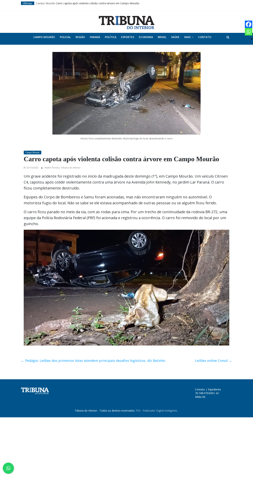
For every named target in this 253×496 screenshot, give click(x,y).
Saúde (175, 37)
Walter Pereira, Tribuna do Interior (62, 167)
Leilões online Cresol (213, 360)
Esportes (127, 37)
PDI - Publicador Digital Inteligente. (157, 410)
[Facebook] (248, 24)
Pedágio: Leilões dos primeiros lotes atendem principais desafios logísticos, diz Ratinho (93, 360)
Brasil (162, 37)
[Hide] (251, 38)
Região (80, 37)
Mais (187, 37)
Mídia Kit (200, 397)
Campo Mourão (45, 3)
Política (110, 37)
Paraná (95, 37)
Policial (65, 37)
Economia (146, 37)
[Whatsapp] (248, 31)
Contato (204, 37)
